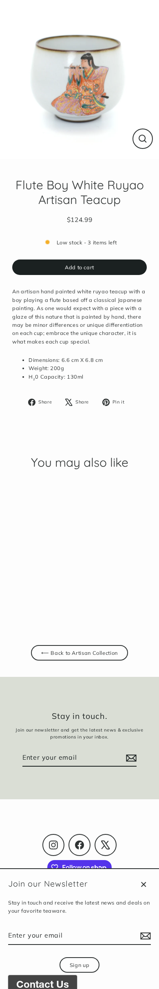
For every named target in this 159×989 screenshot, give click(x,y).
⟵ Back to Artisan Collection (79, 653)
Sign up (79, 965)
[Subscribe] (144, 936)
